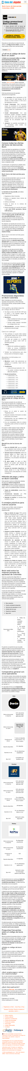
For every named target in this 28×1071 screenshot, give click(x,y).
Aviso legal (8, 1023)
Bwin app (11, 989)
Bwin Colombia (11, 82)
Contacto (7, 1027)
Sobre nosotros (9, 1015)
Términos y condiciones (11, 1018)
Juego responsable (10, 1025)
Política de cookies (10, 1022)
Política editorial (9, 1017)
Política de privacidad (10, 1020)
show (9, 49)
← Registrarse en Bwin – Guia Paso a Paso (13, 1007)
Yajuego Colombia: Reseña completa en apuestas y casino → (14, 1010)
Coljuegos (22, 1045)
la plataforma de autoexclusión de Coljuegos (12, 1049)
